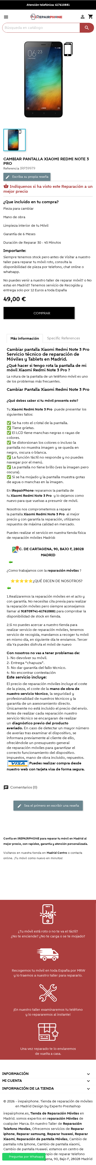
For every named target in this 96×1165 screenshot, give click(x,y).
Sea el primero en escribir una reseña (48, 805)
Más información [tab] (24, 338)
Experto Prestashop (65, 1106)
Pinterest (48, 1067)
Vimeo (57, 1067)
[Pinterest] (24, 327)
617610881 (62, 5)
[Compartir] (7, 327)
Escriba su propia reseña (26, 176)
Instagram (67, 1067)
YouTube (38, 1067)
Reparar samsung (31, 1134)
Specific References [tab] (63, 338)
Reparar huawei (60, 1134)
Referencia (11, 168)
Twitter (28, 1067)
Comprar (41, 313)
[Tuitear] (16, 327)
